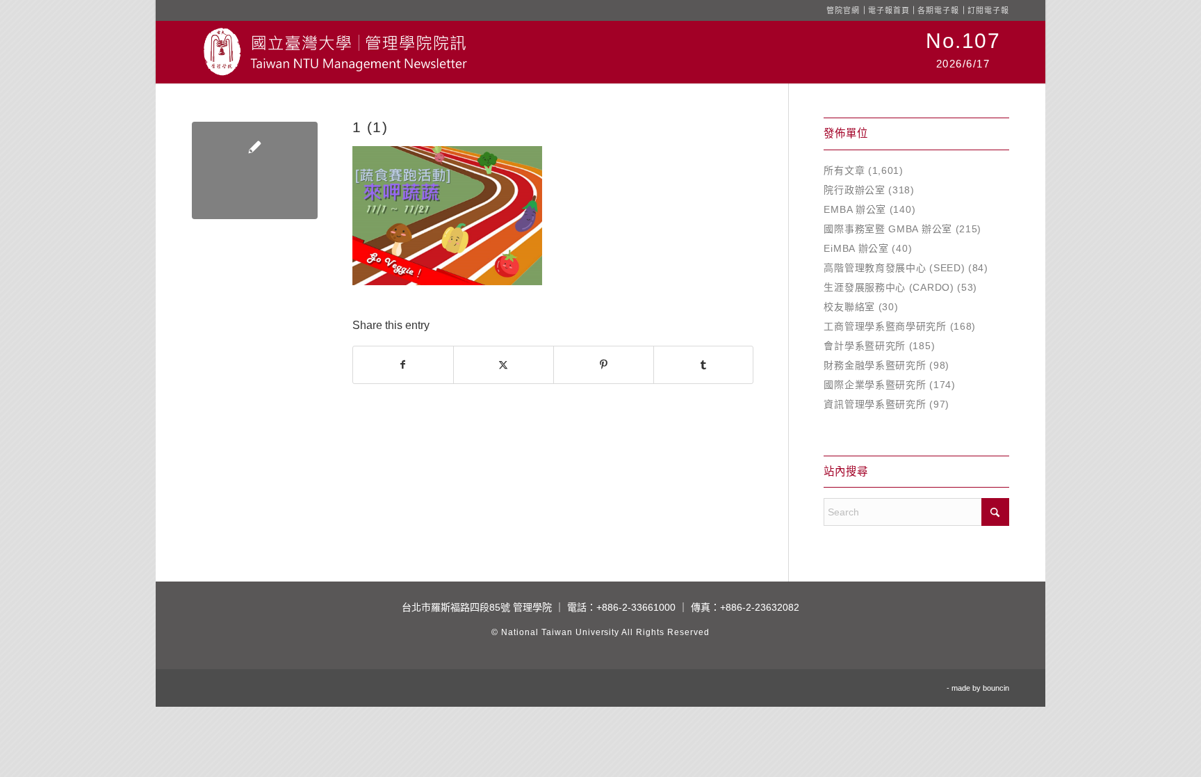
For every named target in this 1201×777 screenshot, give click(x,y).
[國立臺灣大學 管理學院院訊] (335, 52)
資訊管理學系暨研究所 (875, 404)
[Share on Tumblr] (703, 364)
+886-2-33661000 (636, 607)
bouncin (996, 688)
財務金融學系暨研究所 (875, 365)
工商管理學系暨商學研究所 (885, 326)
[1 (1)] (255, 170)
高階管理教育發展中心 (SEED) (894, 267)
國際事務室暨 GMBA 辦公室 (888, 228)
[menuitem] (963, 52)
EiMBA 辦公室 (856, 248)
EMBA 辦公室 (855, 209)
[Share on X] (503, 364)
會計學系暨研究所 (865, 345)
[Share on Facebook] (403, 364)
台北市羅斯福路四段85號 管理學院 (477, 607)
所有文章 (844, 170)
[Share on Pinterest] (603, 364)
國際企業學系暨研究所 (875, 384)
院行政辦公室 (854, 189)
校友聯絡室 (849, 306)
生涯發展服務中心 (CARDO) (889, 287)
